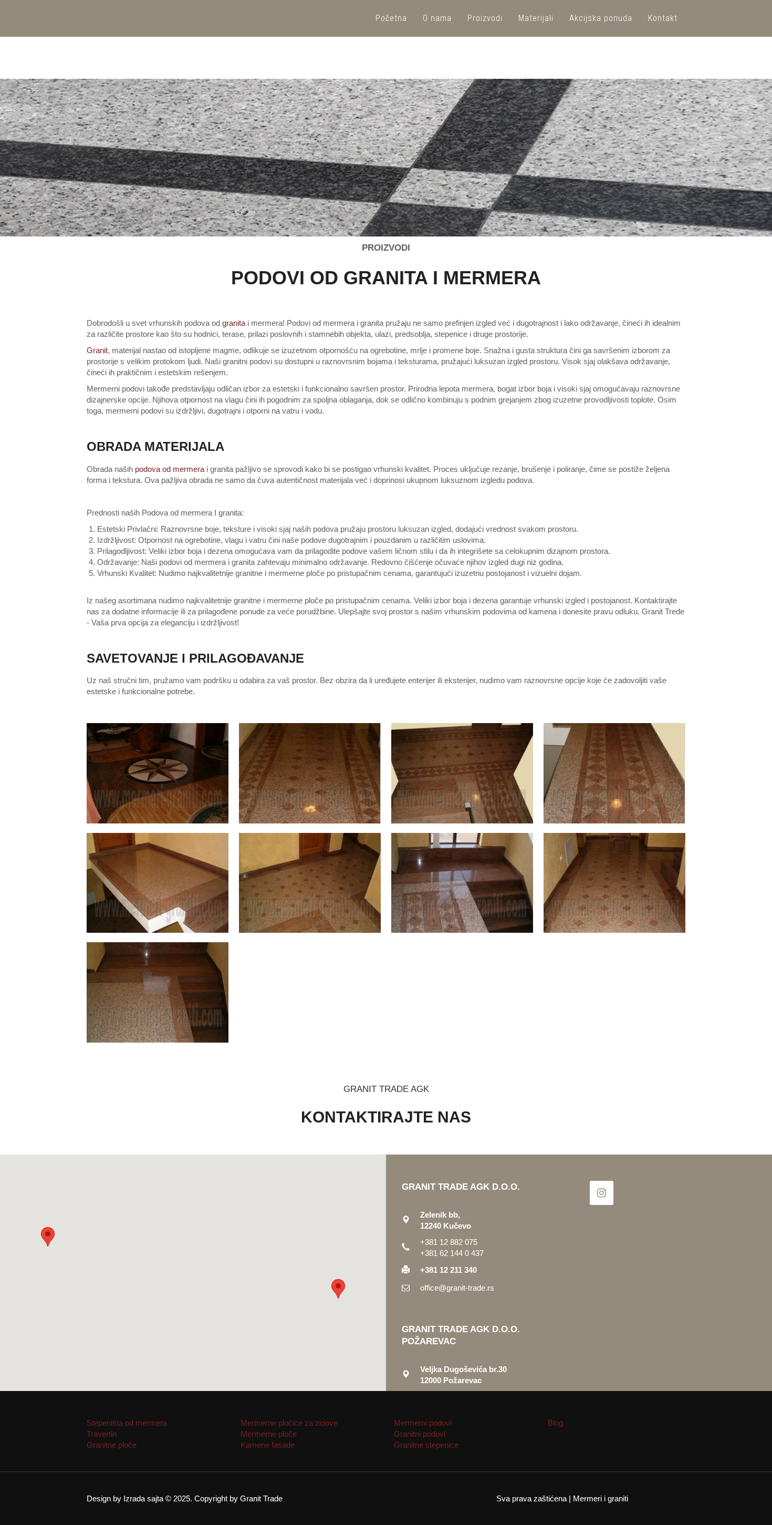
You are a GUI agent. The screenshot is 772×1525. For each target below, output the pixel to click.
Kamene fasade (268, 1444)
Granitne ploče (112, 1444)
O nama (437, 18)
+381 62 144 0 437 (452, 1253)
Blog (555, 1422)
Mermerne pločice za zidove (289, 1422)
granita (233, 322)
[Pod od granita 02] (310, 773)
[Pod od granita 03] (462, 773)
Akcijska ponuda (600, 18)
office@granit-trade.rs (457, 1287)
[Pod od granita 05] (157, 883)
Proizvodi (485, 18)
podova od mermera (169, 469)
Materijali (536, 18)
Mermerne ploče (269, 1433)
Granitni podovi (419, 1433)
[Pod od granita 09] (157, 992)
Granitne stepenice (426, 1444)
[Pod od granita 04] (614, 773)
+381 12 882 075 (449, 1242)
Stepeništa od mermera (127, 1422)
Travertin (102, 1433)
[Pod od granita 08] (614, 883)
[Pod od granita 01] (157, 773)
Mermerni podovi (423, 1422)
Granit (97, 350)
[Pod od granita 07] (462, 883)
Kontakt (662, 18)
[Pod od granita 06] (310, 883)
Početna (391, 18)
